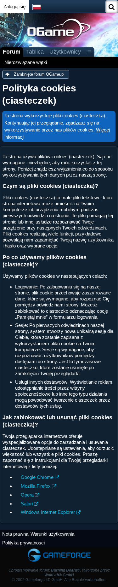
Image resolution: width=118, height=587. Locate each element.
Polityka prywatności (23, 542)
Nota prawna (15, 534)
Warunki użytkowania (52, 534)
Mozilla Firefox (36, 486)
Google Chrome (37, 477)
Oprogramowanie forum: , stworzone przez (59, 572)
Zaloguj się (14, 6)
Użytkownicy (65, 52)
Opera (27, 494)
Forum (11, 52)
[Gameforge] (59, 550)
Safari (27, 503)
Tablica (35, 52)
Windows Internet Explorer (48, 512)
